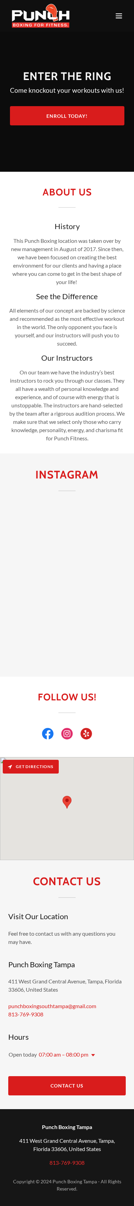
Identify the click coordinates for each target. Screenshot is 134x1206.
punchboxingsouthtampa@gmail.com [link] (52, 1006)
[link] (40, 16)
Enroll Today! (67, 116)
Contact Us (67, 1086)
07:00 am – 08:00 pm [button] (63, 1054)
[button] (119, 16)
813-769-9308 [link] (25, 1014)
